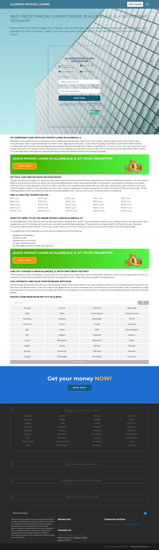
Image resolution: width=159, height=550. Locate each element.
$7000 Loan (43, 208)
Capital (27, 346)
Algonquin (97, 340)
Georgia (96, 419)
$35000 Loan (126, 211)
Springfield (62, 340)
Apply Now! (79, 388)
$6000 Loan (15, 208)
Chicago (27, 308)
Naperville (131, 308)
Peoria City (62, 351)
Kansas (97, 423)
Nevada (27, 434)
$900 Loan (98, 201)
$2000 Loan (43, 205)
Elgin (62, 313)
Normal (27, 351)
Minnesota (131, 427)
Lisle (27, 330)
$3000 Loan (71, 205)
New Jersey (62, 434)
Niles (97, 330)
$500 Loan (125, 198)
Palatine (62, 319)
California (97, 416)
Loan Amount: (64, 76)
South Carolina (62, 441)
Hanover (132, 351)
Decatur (131, 335)
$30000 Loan (99, 211)
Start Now (24, 166)
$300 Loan (70, 198)
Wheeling (27, 319)
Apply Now (79, 98)
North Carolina (131, 434)
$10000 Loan (126, 208)
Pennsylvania (131, 438)
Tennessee (96, 441)
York (27, 335)
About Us (62, 527)
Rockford (97, 308)
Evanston (132, 324)
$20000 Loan (44, 211)
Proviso (97, 324)
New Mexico (97, 434)
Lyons (27, 340)
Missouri (62, 430)
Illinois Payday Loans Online (115, 146)
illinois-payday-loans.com (139, 547)
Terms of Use (70, 105)
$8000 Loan (71, 208)
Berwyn (97, 346)
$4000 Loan (98, 205)
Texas (131, 441)
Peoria (62, 346)
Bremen (131, 346)
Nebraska (131, 430)
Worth (132, 319)
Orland (27, 357)
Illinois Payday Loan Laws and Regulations (122, 524)
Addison (62, 335)
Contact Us (62, 524)
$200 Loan (42, 198)
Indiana (28, 423)
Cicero (62, 324)
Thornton (27, 324)
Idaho (131, 419)
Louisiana (28, 427)
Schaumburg (97, 313)
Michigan (97, 427)
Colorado (131, 416)
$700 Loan (42, 201)
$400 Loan (98, 198)
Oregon (96, 438)
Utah (28, 445)
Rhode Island (28, 441)
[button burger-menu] (147, 4)
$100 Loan (14, 198)
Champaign (62, 357)
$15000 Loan (15, 211)
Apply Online (135, 4)
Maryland (62, 427)
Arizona (62, 416)
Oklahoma (62, 438)
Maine (62, 330)
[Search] (143, 303)
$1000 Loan (126, 201)
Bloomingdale (132, 330)
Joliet (27, 313)
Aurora (62, 308)
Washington (62, 445)
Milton (132, 340)
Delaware (28, 419)
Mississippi (28, 430)
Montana (97, 430)
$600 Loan (14, 201)
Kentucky (131, 423)
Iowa (62, 423)
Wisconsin (96, 445)
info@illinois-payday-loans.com (71, 535)
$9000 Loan (98, 208)
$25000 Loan (71, 211)
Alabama (28, 416)
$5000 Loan (126, 205)
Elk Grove (132, 357)
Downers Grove (132, 313)
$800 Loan (70, 201)
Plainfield (97, 335)
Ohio (28, 438)
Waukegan (97, 319)
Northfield (96, 357)
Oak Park (97, 351)
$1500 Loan (15, 205)
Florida (62, 419)
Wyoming (131, 445)
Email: (61, 86)
